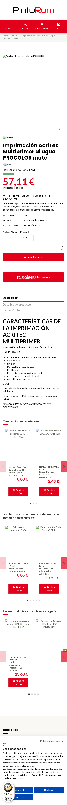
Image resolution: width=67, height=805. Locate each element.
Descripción (10, 297)
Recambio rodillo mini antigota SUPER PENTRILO (17, 472)
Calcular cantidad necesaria (33, 277)
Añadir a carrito (35, 257)
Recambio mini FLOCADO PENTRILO (46, 475)
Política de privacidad (52, 741)
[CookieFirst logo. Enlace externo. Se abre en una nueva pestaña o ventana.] (4, 744)
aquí (22, 778)
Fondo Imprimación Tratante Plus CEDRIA (15, 666)
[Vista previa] (18, 461)
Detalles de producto (17, 304)
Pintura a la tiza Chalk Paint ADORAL (47, 571)
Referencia (8, 169)
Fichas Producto (13, 310)
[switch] (8, 799)
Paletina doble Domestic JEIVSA (17, 570)
